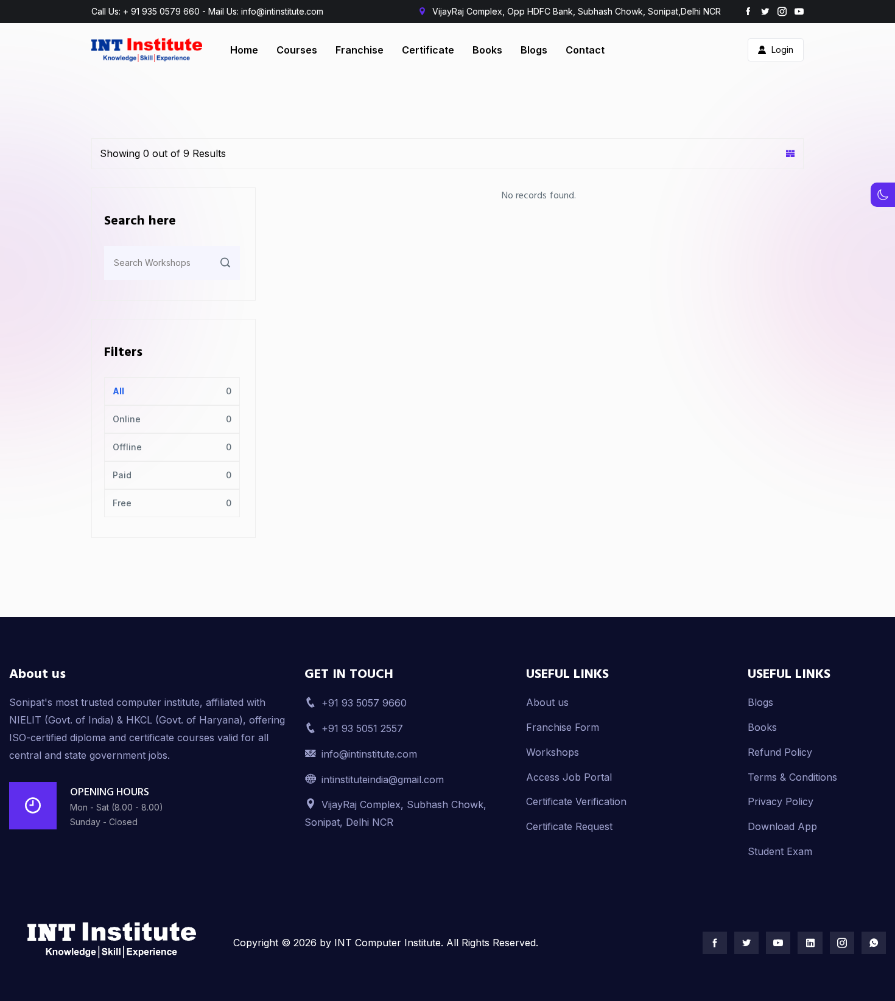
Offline (127, 447)
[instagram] (782, 11)
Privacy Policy (780, 801)
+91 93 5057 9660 (364, 703)
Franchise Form (562, 727)
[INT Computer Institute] (112, 940)
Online (127, 419)
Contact (585, 50)
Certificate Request (569, 826)
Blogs (534, 50)
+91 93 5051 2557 (362, 728)
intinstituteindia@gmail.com (382, 779)
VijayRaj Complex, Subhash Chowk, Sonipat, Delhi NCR (395, 813)
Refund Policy (780, 752)
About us (547, 702)
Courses (296, 50)
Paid (122, 475)
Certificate (428, 50)
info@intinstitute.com (369, 754)
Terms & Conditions (792, 777)
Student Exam (780, 851)
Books (487, 50)
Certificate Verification (576, 801)
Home (244, 50)
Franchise (359, 50)
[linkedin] (810, 943)
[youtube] (799, 11)
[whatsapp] (874, 943)
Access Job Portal (569, 777)
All (118, 391)
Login (782, 49)
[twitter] (765, 11)
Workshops (552, 752)
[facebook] (748, 11)
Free (122, 503)
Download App (782, 826)
